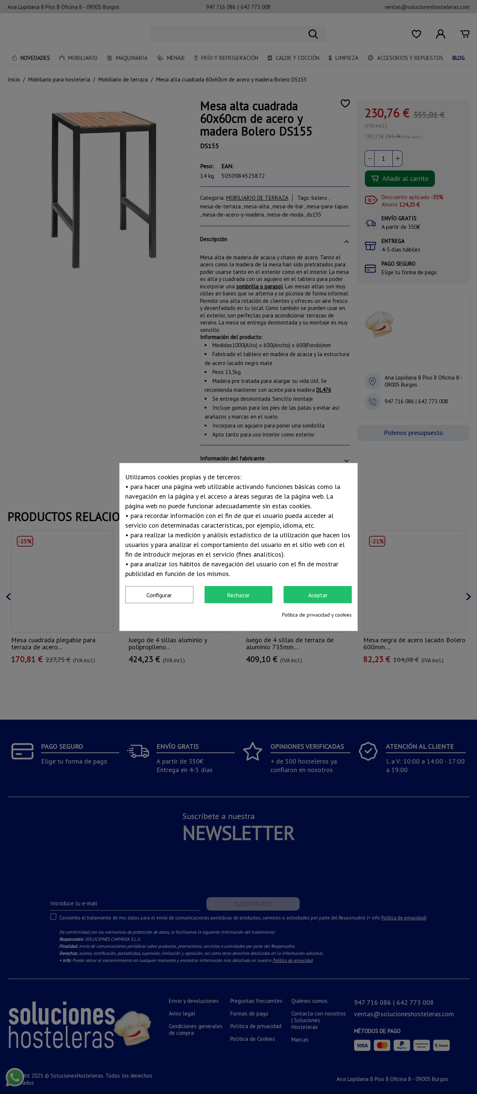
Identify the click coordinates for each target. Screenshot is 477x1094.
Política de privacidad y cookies (317, 614)
